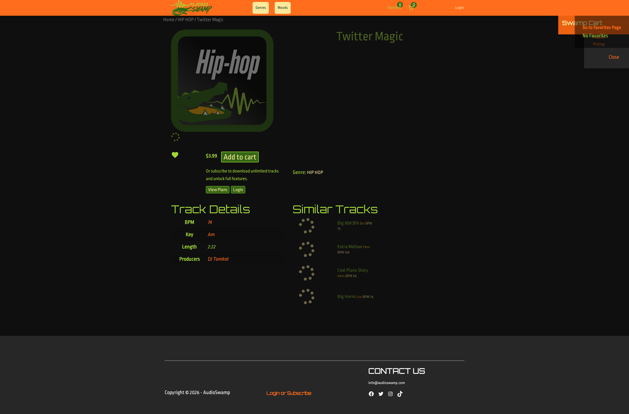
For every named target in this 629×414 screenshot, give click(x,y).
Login (459, 8)
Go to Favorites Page (602, 27)
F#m (366, 247)
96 (355, 276)
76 (371, 297)
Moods (283, 8)
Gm (359, 297)
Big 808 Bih (348, 223)
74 (210, 222)
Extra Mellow (349, 246)
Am (211, 234)
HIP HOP (186, 19)
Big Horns (346, 296)
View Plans (217, 189)
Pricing (339, 8)
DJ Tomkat (218, 259)
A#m (341, 276)
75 (339, 229)
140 (347, 252)
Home (168, 19)
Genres (261, 8)
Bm (362, 223)
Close (614, 57)
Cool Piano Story (352, 270)
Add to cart (240, 157)
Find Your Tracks (312, 8)
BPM (368, 223)
